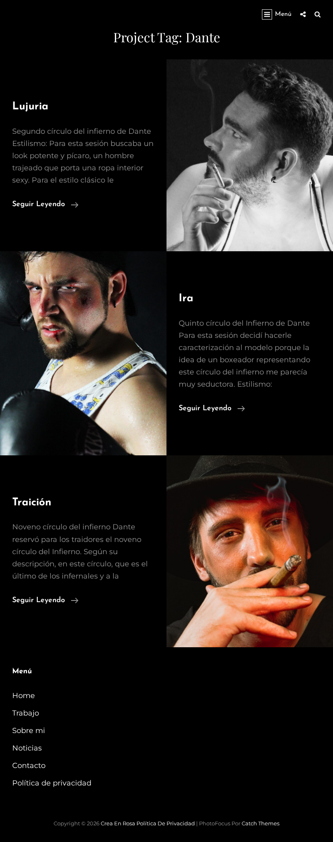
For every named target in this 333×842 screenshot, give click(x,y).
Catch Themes (260, 823)
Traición (31, 502)
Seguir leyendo (45, 204)
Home (23, 695)
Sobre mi (28, 730)
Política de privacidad (51, 783)
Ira (186, 298)
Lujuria (30, 106)
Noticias (27, 748)
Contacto (28, 765)
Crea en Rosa (118, 823)
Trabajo (25, 713)
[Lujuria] (249, 155)
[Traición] (249, 551)
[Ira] (83, 353)
